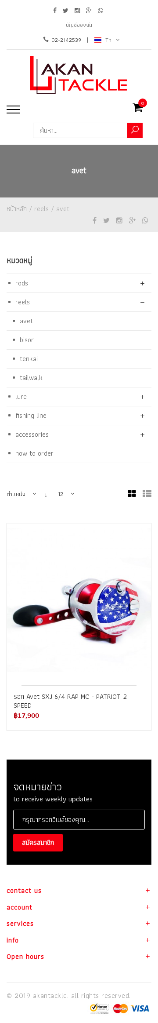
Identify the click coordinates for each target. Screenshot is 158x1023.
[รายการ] (147, 494)
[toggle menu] (13, 109)
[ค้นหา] (135, 130)
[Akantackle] (79, 75)
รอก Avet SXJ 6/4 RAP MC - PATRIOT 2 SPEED (70, 701)
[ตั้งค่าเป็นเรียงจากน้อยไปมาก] (45, 494)
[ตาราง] (131, 494)
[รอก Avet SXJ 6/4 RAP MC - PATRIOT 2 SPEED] (79, 600)
